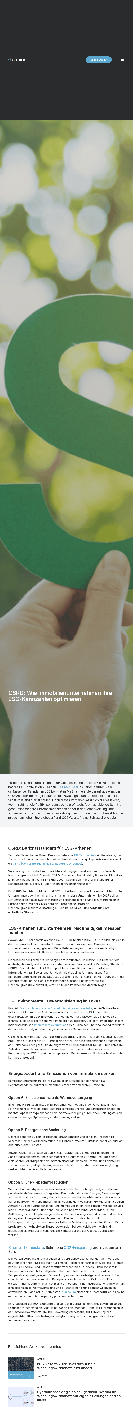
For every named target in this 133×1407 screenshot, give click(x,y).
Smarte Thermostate (26, 1247)
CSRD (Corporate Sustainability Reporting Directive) (47, 863)
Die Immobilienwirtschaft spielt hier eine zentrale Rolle (56, 1008)
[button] (122, 60)
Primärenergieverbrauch (50, 1025)
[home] (15, 60)
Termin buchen (98, 59)
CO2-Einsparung (78, 1247)
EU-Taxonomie (84, 855)
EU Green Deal (67, 787)
